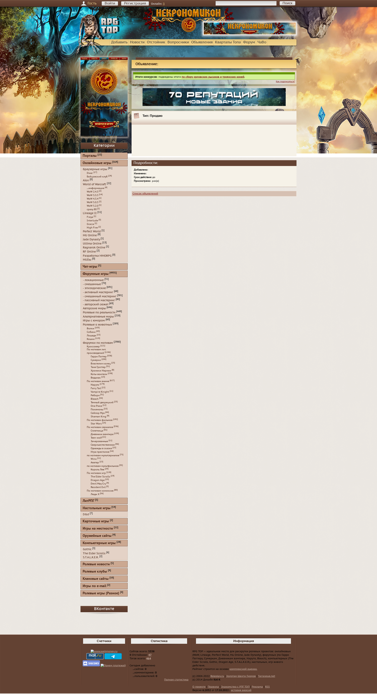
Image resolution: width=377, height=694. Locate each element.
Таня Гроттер (98, 367)
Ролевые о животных (97, 324)
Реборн (95, 395)
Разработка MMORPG (97, 255)
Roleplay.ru (217, 676)
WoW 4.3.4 (92, 198)
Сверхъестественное (103, 444)
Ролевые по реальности (99, 312)
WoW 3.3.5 (92, 195)
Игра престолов (100, 452)
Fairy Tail (96, 388)
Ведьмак (96, 377)
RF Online (89, 251)
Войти (110, 3)
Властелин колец (101, 363)
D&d (86, 514)
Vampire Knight (100, 391)
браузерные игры (95, 169)
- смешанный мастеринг (99, 296)
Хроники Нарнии (101, 370)
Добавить (119, 42)
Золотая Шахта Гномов (241, 676)
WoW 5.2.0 (92, 205)
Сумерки (96, 360)
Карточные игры (96, 521)
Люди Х (95, 494)
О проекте (199, 686)
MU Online (90, 235)
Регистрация (135, 3)
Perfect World (92, 231)
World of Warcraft (94, 184)
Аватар (95, 462)
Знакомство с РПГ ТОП (235, 686)
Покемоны (97, 409)
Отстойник (156, 42)
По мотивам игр (96, 473)
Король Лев (97, 469)
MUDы (87, 259)
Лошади (91, 335)
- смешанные (92, 284)
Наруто (95, 384)
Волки (90, 328)
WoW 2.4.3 (92, 191)
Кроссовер (93, 346)
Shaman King (98, 416)
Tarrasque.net (266, 676)
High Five (92, 227)
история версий (241, 690)
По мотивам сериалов (100, 427)
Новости (137, 42)
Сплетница (97, 430)
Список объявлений (145, 193)
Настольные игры (97, 508)
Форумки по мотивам (98, 342)
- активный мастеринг (98, 292)
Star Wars (96, 423)
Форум (249, 42)
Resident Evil (98, 487)
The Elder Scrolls (100, 476)
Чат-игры (90, 266)
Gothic (87, 549)
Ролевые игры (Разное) (101, 593)
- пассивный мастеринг (99, 300)
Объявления (202, 42)
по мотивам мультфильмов (103, 466)
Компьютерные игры (99, 543)
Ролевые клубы (95, 571)
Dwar (90, 173)
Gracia (90, 224)
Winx (94, 459)
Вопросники (178, 42)
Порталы (90, 156)
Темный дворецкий (102, 402)
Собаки (91, 332)
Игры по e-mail (94, 586)
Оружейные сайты (97, 536)
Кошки (91, 339)
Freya (90, 217)
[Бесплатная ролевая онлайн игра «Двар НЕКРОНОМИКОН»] (250, 34)
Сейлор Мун (98, 413)
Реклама (257, 686)
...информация (95, 188)
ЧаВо (261, 42)
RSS (267, 686)
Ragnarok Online (94, 247)
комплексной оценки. (243, 669)
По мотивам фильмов (100, 420)
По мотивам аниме (98, 381)
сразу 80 (92, 209)
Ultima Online (92, 243)
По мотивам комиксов (100, 490)
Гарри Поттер (99, 356)
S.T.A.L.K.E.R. (91, 557)
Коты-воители (99, 374)
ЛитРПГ (88, 501)
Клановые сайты (96, 579)
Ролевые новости (96, 564)
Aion (86, 180)
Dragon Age (98, 480)
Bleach (95, 399)
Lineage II (90, 213)
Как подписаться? (285, 81)
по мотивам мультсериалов (103, 455)
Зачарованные (99, 441)
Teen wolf (96, 437)
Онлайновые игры (97, 163)
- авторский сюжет (95, 304)
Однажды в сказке (101, 448)
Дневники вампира (102, 434)
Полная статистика (176, 679)
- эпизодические (94, 288)
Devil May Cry (98, 483)
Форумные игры (96, 274)
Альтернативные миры (98, 316)
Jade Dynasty (91, 239)
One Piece (96, 406)
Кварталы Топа (228, 42)
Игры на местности (98, 528)
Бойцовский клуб (97, 176)
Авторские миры (94, 308)
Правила (213, 686)
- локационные (93, 280)
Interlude (92, 220)
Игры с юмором (94, 320)
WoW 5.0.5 (92, 202)
